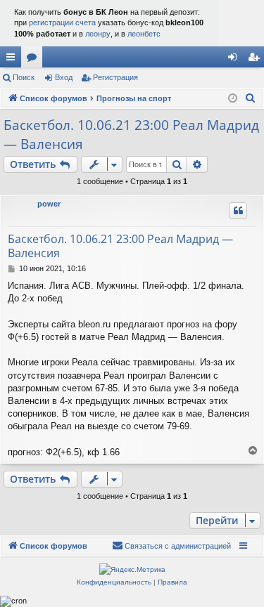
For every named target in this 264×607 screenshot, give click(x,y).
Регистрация (115, 77)
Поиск (23, 77)
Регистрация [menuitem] (256, 59)
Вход (64, 77)
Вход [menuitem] (235, 59)
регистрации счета (62, 22)
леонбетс (144, 34)
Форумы (34, 59)
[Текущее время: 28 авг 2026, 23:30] (232, 99)
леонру (98, 34)
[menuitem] (250, 98)
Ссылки (13, 59)
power (49, 204)
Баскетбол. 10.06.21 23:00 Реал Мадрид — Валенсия (131, 134)
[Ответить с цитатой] (238, 210)
